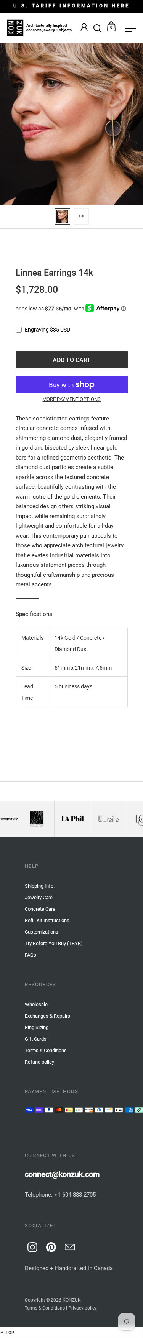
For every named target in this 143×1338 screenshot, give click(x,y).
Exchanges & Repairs (47, 1016)
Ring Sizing (36, 1027)
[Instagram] (31, 1246)
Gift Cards (36, 1039)
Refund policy (39, 1062)
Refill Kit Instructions (47, 920)
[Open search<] (97, 27)
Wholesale (36, 1004)
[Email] (68, 1246)
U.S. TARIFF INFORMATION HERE (71, 5)
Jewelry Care (39, 897)
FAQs (30, 955)
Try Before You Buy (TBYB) (54, 943)
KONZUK (72, 1300)
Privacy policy (82, 1308)
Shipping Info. (40, 886)
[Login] (84, 28)
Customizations (41, 932)
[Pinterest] (49, 1246)
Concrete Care (40, 909)
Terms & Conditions (45, 1308)
